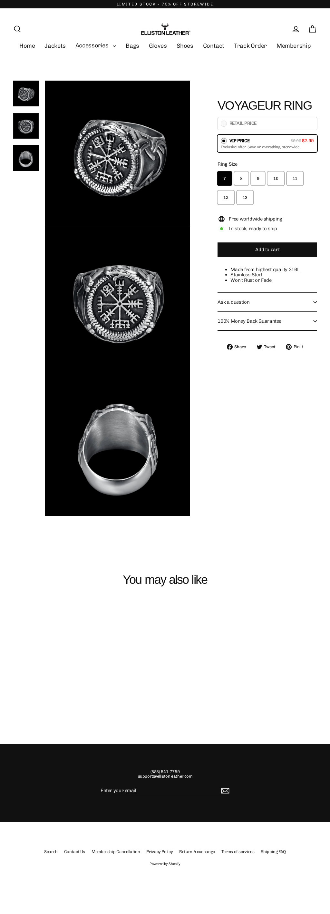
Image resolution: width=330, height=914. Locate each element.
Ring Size (228, 164)
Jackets (54, 45)
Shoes (185, 45)
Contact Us (74, 851)
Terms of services (238, 851)
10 (275, 178)
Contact (213, 45)
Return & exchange (197, 851)
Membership (294, 45)
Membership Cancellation (116, 851)
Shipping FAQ (273, 851)
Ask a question (233, 302)
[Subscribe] (224, 791)
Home (27, 45)
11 (295, 178)
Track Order (250, 45)
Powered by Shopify (165, 864)
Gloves (158, 45)
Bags (132, 45)
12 (225, 197)
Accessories (92, 45)
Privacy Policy (159, 851)
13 (245, 197)
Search (51, 851)
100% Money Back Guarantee (249, 321)
